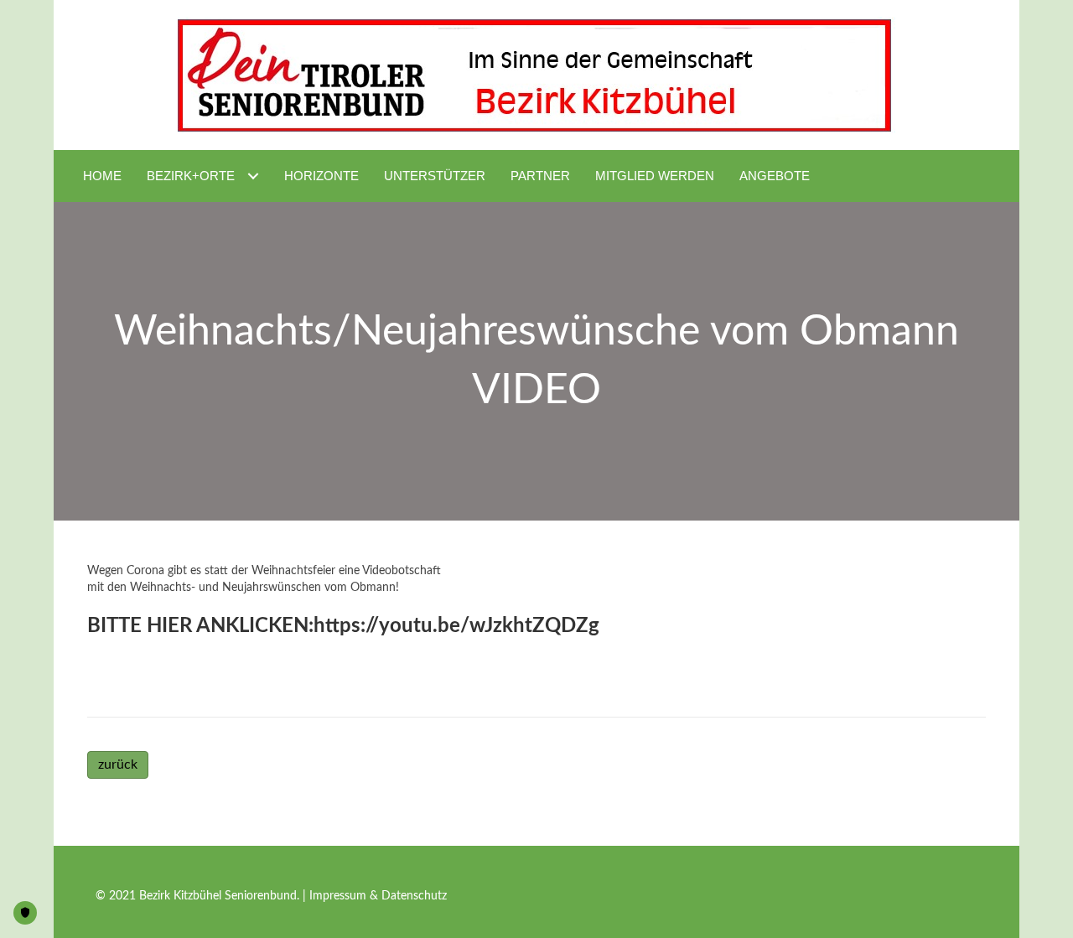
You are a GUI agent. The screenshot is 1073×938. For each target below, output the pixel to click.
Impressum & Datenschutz (378, 896)
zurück (117, 764)
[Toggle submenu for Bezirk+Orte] (253, 175)
